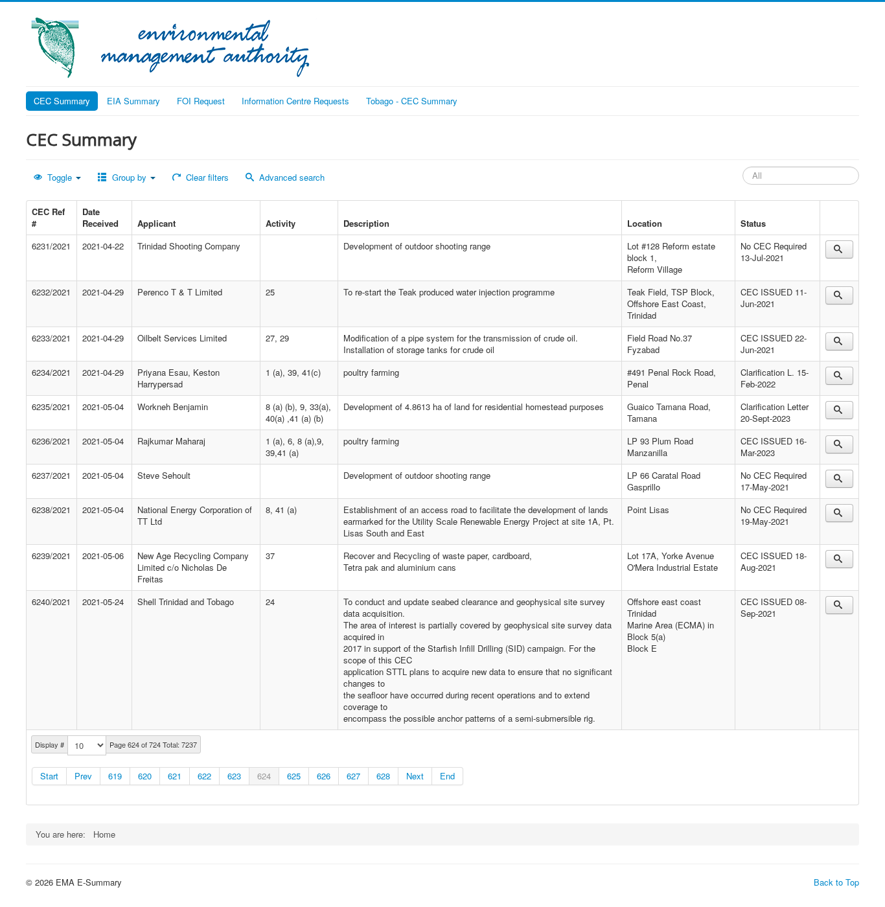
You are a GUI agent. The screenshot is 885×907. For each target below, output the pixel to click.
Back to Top (836, 882)
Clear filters (206, 177)
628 (383, 776)
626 (323, 776)
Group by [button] (129, 177)
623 (234, 776)
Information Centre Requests (295, 101)
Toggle (60, 177)
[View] (839, 249)
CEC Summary (62, 101)
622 (204, 776)
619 (115, 776)
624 (264, 776)
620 (145, 776)
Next (415, 776)
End (447, 776)
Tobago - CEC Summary (411, 101)
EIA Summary (133, 101)
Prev (83, 776)
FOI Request (201, 101)
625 (294, 776)
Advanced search (291, 177)
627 (353, 776)
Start (49, 776)
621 (174, 776)
